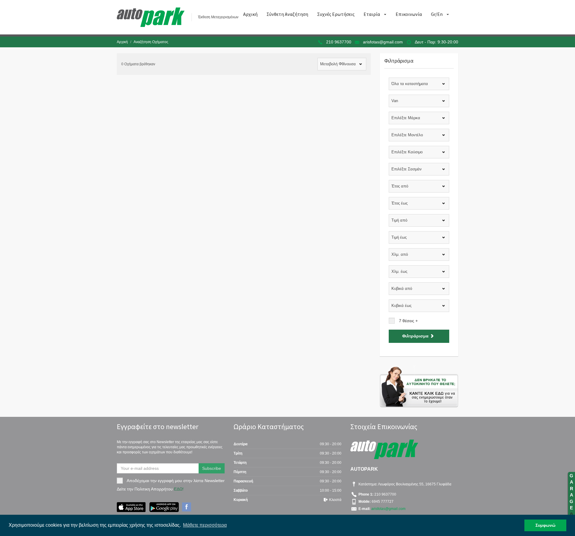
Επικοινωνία (409, 14)
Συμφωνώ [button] (545, 525)
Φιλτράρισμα (415, 336)
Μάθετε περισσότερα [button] (205, 525)
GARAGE (571, 495)
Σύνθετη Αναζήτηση (287, 14)
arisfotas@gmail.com (383, 42)
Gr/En (437, 14)
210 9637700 (338, 42)
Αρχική (250, 14)
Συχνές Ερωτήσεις (336, 14)
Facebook (186, 506)
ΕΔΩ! (179, 489)
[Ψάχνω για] (419, 386)
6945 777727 (382, 501)
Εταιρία (372, 14)
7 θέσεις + (408, 320)
